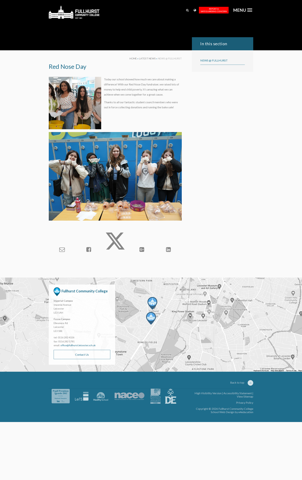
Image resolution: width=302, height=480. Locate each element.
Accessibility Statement (237, 393)
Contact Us (82, 354)
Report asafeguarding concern (214, 10)
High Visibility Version (208, 393)
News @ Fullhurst (170, 58)
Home (133, 58)
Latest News (147, 58)
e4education (245, 412)
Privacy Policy (244, 402)
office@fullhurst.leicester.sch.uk (78, 345)
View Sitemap (245, 396)
